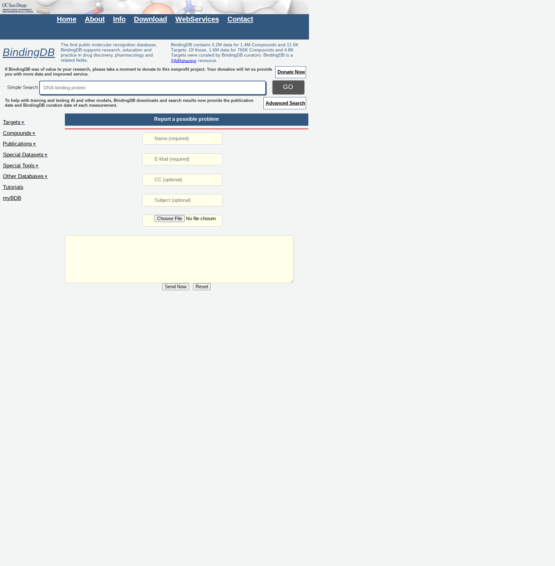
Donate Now (291, 72)
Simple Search (22, 87)
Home (66, 19)
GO (288, 86)
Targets (14, 122)
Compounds (19, 133)
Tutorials (13, 187)
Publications (20, 143)
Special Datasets (25, 154)
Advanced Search (285, 103)
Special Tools (21, 165)
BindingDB (29, 52)
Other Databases (25, 176)
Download (150, 19)
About (95, 19)
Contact (240, 19)
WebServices (197, 19)
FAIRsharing (183, 60)
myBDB (12, 198)
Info (119, 19)
